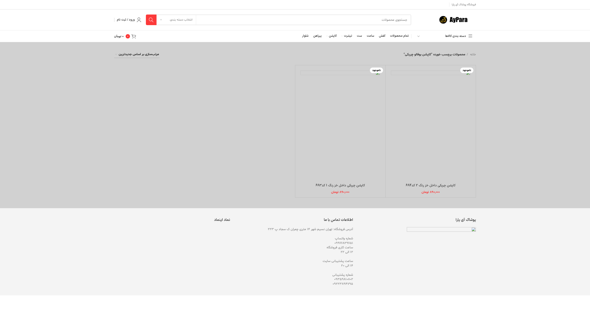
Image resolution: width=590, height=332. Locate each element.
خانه (472, 54)
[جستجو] (151, 20)
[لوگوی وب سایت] (455, 20)
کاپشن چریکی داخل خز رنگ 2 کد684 (431, 185)
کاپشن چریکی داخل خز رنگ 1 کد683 (340, 185)
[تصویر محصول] (430, 123)
